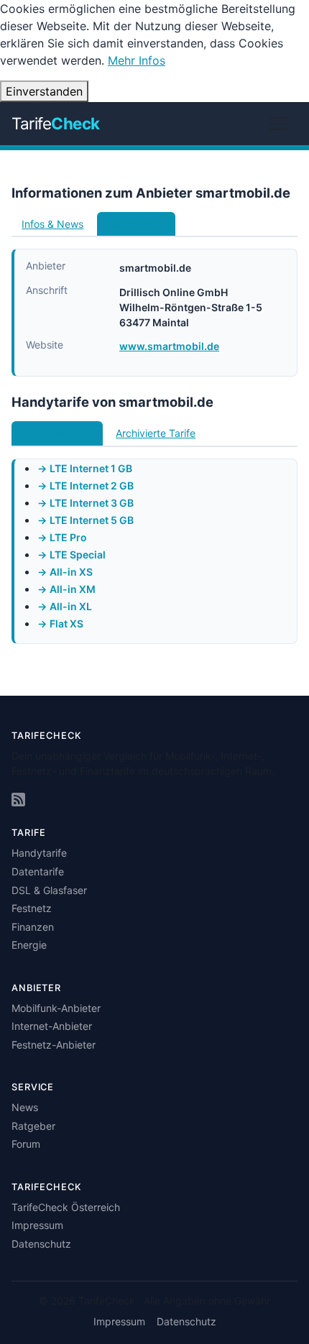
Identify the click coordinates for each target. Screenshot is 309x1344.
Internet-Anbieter (51, 1026)
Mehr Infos (136, 60)
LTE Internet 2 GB (92, 485)
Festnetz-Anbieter (53, 1045)
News (24, 1107)
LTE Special (78, 554)
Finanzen (32, 927)
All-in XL (71, 606)
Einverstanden (44, 91)
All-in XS (71, 572)
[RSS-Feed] (18, 800)
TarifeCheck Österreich (65, 1207)
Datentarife (37, 871)
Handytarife (39, 853)
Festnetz (31, 908)
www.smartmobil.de (169, 346)
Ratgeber (33, 1126)
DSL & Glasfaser (49, 890)
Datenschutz (41, 1244)
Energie (29, 945)
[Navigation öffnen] (278, 123)
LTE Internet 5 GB (92, 520)
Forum (25, 1144)
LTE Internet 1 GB (91, 468)
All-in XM (73, 589)
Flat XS (66, 623)
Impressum (37, 1225)
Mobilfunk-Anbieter (56, 1008)
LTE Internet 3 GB (92, 503)
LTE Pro (68, 537)
